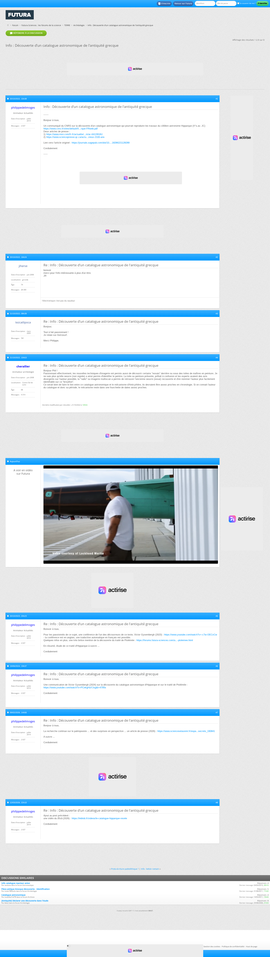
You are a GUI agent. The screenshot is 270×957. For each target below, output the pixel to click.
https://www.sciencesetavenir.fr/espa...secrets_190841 (186, 731)
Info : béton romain (150, 869)
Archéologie (79, 25)
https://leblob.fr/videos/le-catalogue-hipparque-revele (99, 818)
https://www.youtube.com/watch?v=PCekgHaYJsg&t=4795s (74, 687)
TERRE (67, 25)
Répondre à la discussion (26, 33)
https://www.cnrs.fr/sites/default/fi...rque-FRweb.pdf (70, 128)
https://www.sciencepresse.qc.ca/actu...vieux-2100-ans (75, 137)
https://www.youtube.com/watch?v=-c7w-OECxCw (190, 634)
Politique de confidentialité (233, 946)
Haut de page (251, 946)
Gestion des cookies (211, 946)
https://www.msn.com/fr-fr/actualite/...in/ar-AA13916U (74, 134)
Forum (15, 25)
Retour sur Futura (183, 3)
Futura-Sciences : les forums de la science (41, 25)
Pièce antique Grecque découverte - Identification (25, 889)
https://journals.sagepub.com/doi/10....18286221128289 (101, 142)
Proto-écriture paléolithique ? (125, 869)
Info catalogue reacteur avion (15, 883)
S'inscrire (164, 3)
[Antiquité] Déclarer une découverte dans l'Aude (24, 900)
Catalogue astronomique (13, 895)
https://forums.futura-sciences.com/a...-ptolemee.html (164, 640)
